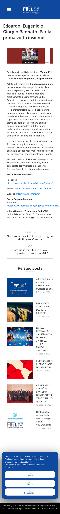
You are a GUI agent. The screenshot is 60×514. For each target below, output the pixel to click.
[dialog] (30, 475)
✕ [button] (54, 456)
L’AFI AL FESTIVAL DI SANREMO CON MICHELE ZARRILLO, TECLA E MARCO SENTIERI (44, 339)
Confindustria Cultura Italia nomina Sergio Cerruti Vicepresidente (43, 418)
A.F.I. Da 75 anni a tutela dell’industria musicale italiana (44, 284)
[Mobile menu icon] (9, 9)
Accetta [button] (29, 475)
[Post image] (20, 287)
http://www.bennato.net (28, 193)
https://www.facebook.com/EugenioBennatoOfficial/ (33, 205)
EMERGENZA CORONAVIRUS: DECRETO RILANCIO (44, 308)
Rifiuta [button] (30, 484)
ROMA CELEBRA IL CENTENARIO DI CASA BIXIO (44, 364)
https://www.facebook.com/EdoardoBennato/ (30, 183)
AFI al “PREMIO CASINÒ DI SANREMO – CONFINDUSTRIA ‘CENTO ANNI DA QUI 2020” (45, 393)
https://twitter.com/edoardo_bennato (33, 188)
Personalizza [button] (30, 493)
